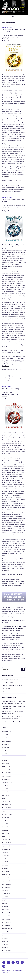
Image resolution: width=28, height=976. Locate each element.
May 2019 (5, 941)
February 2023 (6, 798)
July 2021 (4, 858)
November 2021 (6, 846)
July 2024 (5, 750)
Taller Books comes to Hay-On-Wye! (12, 685)
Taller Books (10, 9)
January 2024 (6, 769)
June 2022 (5, 824)
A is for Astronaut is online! (9, 692)
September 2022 (7, 814)
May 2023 (5, 792)
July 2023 (5, 785)
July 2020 (5, 897)
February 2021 (6, 874)
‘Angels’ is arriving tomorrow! (10, 718)
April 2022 (5, 830)
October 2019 (6, 925)
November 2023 (6, 776)
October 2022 (6, 811)
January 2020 (6, 916)
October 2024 (6, 744)
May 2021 (5, 865)
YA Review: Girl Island (18, 722)
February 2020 (6, 913)
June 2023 (5, 789)
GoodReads (19, 180)
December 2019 (6, 919)
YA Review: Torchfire (7, 682)
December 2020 (6, 881)
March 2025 (5, 738)
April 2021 (5, 868)
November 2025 (6, 731)
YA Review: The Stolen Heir (15, 703)
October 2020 (6, 887)
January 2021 (5, 878)
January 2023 (6, 801)
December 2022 (6, 804)
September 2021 (7, 852)
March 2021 (5, 871)
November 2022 (6, 808)
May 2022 (5, 827)
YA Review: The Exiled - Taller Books (12, 711)
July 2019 (4, 935)
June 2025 (5, 735)
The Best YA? (6, 688)
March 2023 (5, 795)
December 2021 (6, 843)
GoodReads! (5, 176)
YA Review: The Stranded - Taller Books (13, 706)
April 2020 (5, 906)
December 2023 (6, 773)
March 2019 (5, 947)
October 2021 (6, 849)
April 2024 (5, 760)
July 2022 (5, 820)
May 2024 (5, 757)
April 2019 (5, 944)
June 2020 (5, 900)
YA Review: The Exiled (8, 708)
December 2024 (6, 741)
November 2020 (6, 884)
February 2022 (6, 836)
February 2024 (6, 766)
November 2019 (6, 922)
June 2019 (5, 938)
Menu (14, 17)
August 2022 (5, 817)
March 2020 (5, 909)
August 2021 (5, 855)
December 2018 (6, 951)
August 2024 (6, 747)
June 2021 (5, 862)
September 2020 (7, 890)
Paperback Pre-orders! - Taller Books (12, 717)
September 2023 (7, 782)
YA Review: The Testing (10, 389)
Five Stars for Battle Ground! (10, 679)
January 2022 (6, 839)
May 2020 (5, 903)
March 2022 (5, 833)
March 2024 (5, 763)
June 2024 (5, 754)
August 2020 (6, 893)
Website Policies (6, 970)
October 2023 (6, 779)
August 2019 (5, 932)
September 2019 (7, 928)
